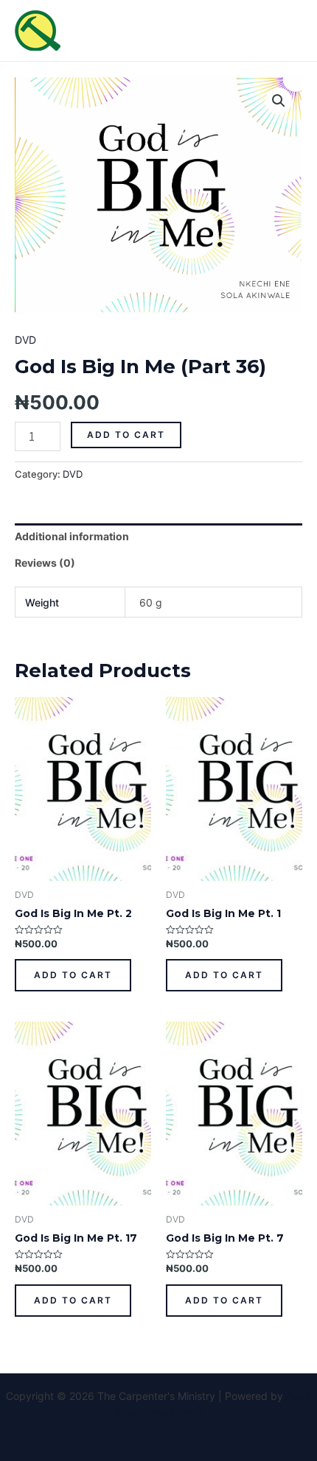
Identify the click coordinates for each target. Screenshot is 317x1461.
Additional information (72, 536)
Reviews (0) (45, 562)
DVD (25, 339)
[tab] (158, 536)
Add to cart (126, 434)
